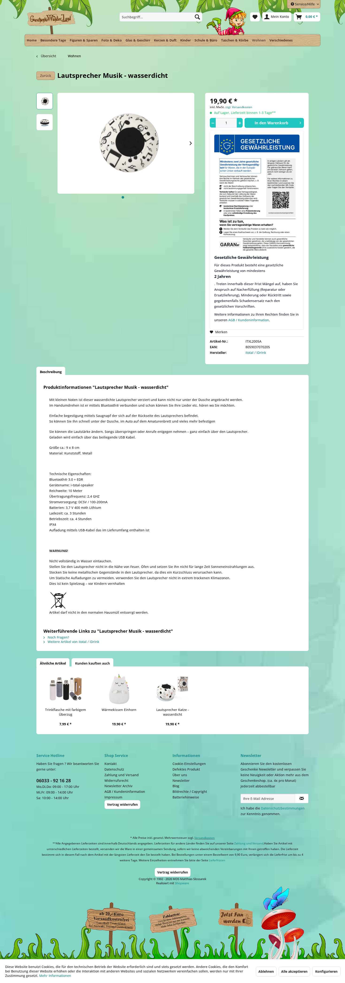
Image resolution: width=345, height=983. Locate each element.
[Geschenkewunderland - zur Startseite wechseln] (51, 20)
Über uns (179, 775)
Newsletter (181, 780)
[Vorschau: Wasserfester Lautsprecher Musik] (44, 122)
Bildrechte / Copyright (189, 791)
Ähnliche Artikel (53, 663)
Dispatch (110, 919)
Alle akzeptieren (294, 971)
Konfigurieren (326, 971)
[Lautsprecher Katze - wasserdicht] (172, 688)
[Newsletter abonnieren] (301, 798)
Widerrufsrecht (116, 780)
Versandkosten (204, 838)
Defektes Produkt (186, 769)
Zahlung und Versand (121, 775)
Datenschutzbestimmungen (283, 808)
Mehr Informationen (55, 975)
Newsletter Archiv (118, 786)
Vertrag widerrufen (122, 804)
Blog (175, 786)
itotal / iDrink (255, 352)
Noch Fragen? (58, 637)
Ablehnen (266, 971)
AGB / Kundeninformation (248, 320)
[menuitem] (160, 17)
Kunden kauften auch (92, 663)
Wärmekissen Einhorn (119, 709)
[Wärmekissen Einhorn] (119, 688)
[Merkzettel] (255, 17)
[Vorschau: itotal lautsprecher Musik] (44, 101)
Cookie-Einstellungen (189, 763)
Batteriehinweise (185, 797)
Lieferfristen (217, 860)
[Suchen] (197, 17)
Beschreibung (51, 372)
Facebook (235, 918)
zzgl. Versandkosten (238, 107)
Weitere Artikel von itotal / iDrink (73, 641)
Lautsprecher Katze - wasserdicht (172, 712)
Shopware (182, 883)
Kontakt (110, 763)
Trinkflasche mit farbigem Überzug (65, 712)
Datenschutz (114, 769)
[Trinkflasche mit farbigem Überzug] (65, 688)
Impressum (113, 797)
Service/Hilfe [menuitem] (305, 4)
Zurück (45, 75)
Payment (177, 918)
